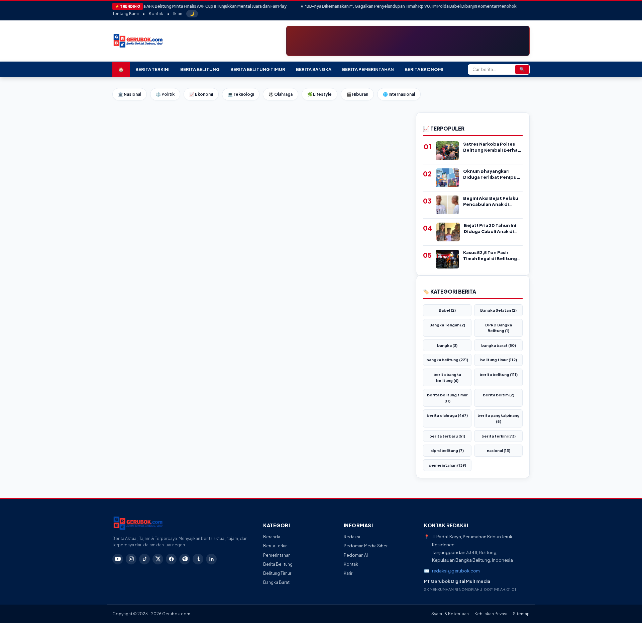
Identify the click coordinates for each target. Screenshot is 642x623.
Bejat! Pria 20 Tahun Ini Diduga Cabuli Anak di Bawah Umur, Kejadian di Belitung (492, 228)
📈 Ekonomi (201, 94)
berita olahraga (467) (447, 415)
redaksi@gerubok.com (456, 570)
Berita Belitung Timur (257, 69)
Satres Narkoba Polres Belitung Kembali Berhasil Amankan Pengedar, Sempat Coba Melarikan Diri (493, 147)
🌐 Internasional (399, 94)
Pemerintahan (277, 555)
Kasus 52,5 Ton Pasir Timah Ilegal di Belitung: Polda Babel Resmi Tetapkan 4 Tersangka (491, 255)
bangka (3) (447, 345)
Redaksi (352, 536)
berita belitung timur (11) (447, 398)
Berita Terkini (152, 69)
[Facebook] (171, 559)
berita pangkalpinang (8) (498, 418)
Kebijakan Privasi (490, 613)
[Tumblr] (198, 559)
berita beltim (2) (498, 395)
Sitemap (521, 613)
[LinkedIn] (211, 559)
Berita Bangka (313, 69)
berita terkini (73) (498, 436)
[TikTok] (144, 559)
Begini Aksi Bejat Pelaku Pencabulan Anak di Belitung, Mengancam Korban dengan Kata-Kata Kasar (490, 201)
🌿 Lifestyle (319, 94)
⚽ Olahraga (281, 94)
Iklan (177, 13)
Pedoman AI (356, 555)
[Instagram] (131, 559)
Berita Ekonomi (424, 69)
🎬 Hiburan (357, 94)
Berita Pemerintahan (368, 69)
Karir (348, 573)
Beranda (271, 536)
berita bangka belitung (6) (447, 377)
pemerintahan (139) (447, 465)
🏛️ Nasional (129, 94)
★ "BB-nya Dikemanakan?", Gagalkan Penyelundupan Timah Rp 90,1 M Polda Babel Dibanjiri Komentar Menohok (388, 6)
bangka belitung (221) (447, 360)
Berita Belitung (200, 69)
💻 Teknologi (241, 94)
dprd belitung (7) (447, 450)
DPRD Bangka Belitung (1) (498, 328)
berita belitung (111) (498, 374)
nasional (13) (498, 450)
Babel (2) (447, 310)
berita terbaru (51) (447, 436)
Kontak (156, 13)
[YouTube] (117, 559)
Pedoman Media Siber (366, 545)
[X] (157, 559)
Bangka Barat (276, 582)
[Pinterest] (184, 559)
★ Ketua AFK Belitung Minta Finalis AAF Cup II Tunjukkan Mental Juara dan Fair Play (187, 6)
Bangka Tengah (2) (447, 325)
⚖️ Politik (165, 94)
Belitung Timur (277, 573)
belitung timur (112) (498, 360)
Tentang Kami (125, 13)
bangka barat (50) (498, 345)
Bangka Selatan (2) (498, 310)
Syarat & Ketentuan (450, 613)
